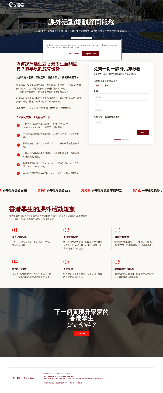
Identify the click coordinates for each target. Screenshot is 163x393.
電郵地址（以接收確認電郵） (108, 116)
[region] (82, 49)
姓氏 (96, 104)
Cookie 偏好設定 (57, 373)
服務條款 (47, 373)
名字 (96, 91)
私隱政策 (68, 373)
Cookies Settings (73, 53)
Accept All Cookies (90, 54)
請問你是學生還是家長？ (106, 81)
